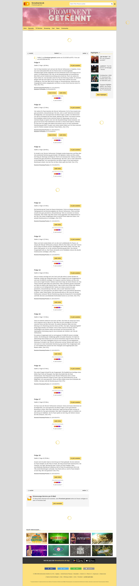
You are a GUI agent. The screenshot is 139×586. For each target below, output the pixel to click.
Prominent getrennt (37, 5)
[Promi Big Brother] (58, 550)
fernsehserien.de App (62, 560)
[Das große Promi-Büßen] (80, 550)
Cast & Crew (52, 93)
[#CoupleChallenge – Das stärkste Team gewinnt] (102, 550)
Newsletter (76, 573)
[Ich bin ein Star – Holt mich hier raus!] (58, 538)
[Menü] (114, 3)
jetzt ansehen (76, 65)
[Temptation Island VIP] (80, 538)
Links (75, 577)
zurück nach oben (88, 577)
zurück (31, 490)
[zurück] (30, 53)
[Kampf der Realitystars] (36, 538)
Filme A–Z (89, 573)
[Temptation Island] (36, 550)
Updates (57, 573)
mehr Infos (63, 93)
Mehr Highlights (101, 94)
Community (64, 28)
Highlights (94, 53)
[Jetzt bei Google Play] (78, 560)
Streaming (47, 28)
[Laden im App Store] (90, 560)
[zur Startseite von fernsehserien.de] (27, 4)
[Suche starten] (112, 3)
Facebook (80, 577)
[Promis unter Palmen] (102, 538)
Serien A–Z (82, 573)
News (57, 28)
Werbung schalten (68, 577)
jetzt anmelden (57, 503)
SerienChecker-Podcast (66, 573)
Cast (53, 28)
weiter (84, 490)
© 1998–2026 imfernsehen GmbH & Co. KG (43, 573)
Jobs (61, 577)
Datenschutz (103, 573)
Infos (25, 28)
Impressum (96, 573)
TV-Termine (39, 28)
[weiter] (85, 53)
